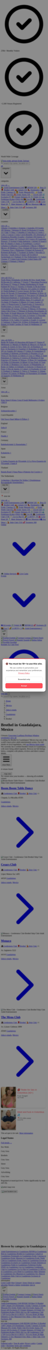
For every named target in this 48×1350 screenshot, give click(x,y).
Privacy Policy (24, 673)
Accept (24, 686)
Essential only (24, 679)
